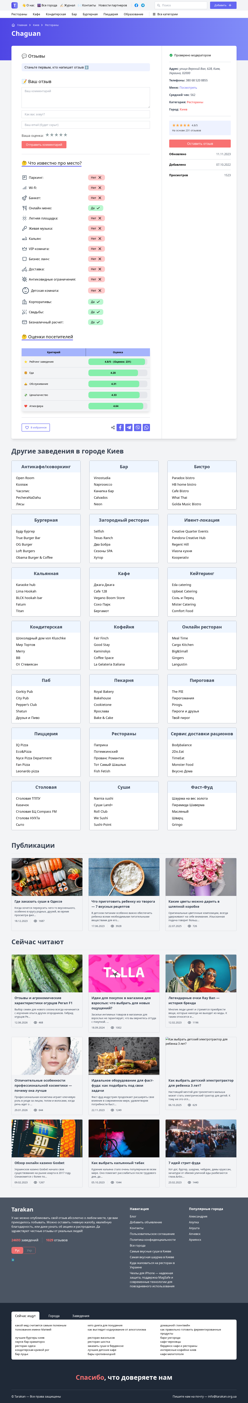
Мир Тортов (25, 644)
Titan (20, 611)
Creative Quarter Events (190, 531)
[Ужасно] (47, 135)
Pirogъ (177, 704)
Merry (20, 651)
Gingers (178, 658)
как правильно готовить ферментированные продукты (190, 1331)
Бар (74, 14)
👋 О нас (28, 5)
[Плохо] (52, 135)
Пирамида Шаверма (188, 805)
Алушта (194, 1228)
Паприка (101, 745)
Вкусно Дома (182, 771)
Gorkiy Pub (24, 691)
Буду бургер (25, 531)
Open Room (25, 478)
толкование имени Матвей (33, 1329)
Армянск (195, 1240)
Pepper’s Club (26, 704)
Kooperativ (180, 557)
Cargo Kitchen (183, 644)
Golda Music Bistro (186, 504)
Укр (29, 1250)
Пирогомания (183, 698)
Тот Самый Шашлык (110, 764)
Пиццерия (110, 14)
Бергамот (101, 611)
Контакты (136, 1228)
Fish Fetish (102, 771)
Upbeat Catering (184, 591)
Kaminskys (102, 651)
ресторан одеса (25, 1346)
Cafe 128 (100, 591)
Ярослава (101, 711)
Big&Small (180, 651)
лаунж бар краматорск (30, 1341)
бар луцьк (21, 1354)
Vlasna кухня (182, 551)
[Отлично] (65, 135)
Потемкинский (106, 751)
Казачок (22, 805)
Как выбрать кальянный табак (118, 1163)
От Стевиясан (27, 664)
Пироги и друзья (185, 711)
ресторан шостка (99, 1341)
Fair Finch (101, 638)
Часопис (23, 491)
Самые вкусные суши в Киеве (150, 1251)
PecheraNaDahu (28, 497)
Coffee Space (104, 658)
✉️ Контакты (87, 5)
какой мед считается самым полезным (40, 1325)
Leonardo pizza (27, 771)
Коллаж (22, 484)
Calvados (101, 497)
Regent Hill (180, 544)
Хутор (98, 557)
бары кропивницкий (101, 1354)
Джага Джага (104, 584)
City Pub (22, 698)
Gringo (177, 824)
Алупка (194, 1222)
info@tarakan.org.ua (222, 1396)
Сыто (20, 824)
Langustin (179, 664)
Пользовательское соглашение (152, 1234)
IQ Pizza (22, 745)
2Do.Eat (178, 751)
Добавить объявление (146, 1222)
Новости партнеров (113, 5)
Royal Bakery (104, 691)
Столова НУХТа (28, 818)
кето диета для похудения (105, 1325)
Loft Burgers (25, 551)
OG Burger (24, 544)
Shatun (21, 711)
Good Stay (102, 644)
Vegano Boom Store (109, 598)
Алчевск (194, 1234)
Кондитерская (56, 14)
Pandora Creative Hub (189, 538)
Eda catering (181, 584)
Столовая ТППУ (28, 798)
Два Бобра (102, 544)
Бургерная (90, 14)
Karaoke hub (25, 584)
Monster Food (182, 764)
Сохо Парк (102, 604)
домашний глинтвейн (175, 1325)
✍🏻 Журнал (67, 5)
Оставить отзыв (200, 143)
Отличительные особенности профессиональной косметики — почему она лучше (43, 1085)
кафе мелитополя (172, 1354)
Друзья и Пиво (28, 717)
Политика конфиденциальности (153, 1240)
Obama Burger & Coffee (34, 557)
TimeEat (178, 758)
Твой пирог (181, 717)
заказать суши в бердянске (105, 1346)
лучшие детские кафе (102, 1350)
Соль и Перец (183, 598)
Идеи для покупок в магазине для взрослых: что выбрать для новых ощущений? (121, 1003)
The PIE (177, 691)
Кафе (36, 14)
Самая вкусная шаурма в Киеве (152, 1257)
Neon (98, 504)
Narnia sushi (103, 798)
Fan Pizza (23, 764)
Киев (183, 109)
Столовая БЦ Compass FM (36, 811)
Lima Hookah (26, 591)
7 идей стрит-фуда (184, 1163)
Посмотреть (188, 88)
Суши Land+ (103, 805)
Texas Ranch (103, 538)
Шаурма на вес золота (190, 798)
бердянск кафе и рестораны (178, 1346)
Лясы (20, 504)
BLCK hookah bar (29, 598)
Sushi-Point (102, 824)
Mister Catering (184, 604)
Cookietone (102, 704)
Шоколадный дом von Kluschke (41, 638)
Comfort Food (182, 611)
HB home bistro (184, 484)
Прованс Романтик (109, 758)
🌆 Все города (47, 5)
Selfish (99, 531)
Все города (137, 1245)
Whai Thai (179, 497)
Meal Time (180, 638)
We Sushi (101, 818)
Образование (133, 14)
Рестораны (19, 14)
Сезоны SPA (103, 551)
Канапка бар (104, 491)
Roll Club (100, 811)
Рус (17, 1250)
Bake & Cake (103, 717)
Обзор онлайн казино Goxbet (39, 1163)
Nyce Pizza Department (34, 758)
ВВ (18, 658)
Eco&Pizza (23, 751)
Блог (133, 1216)
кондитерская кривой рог (32, 1350)
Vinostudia (102, 478)
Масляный (180, 811)
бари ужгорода (170, 1337)
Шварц (177, 818)
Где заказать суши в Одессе (38, 901)
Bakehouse (102, 698)
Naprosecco (103, 484)
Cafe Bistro (180, 491)
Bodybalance (182, 745)
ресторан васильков (101, 1337)
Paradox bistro (183, 478)
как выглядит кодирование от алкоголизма (117, 1329)
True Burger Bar (28, 538)
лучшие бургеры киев (29, 1337)
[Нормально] (56, 135)
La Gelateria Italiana (109, 664)
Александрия (198, 1216)
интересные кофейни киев (178, 1350)
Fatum (21, 604)
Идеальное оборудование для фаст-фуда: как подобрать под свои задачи (123, 1085)
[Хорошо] (61, 135)
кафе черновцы (170, 1341)
